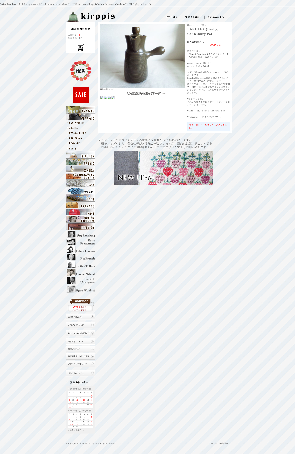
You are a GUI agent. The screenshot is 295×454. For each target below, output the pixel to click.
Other (215, 57)
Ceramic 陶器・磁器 (199, 57)
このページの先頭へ (218, 443)
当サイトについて (75, 341)
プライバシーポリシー (77, 364)
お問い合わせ (74, 349)
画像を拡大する (107, 89)
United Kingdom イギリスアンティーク (209, 54)
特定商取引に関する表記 (78, 356)
